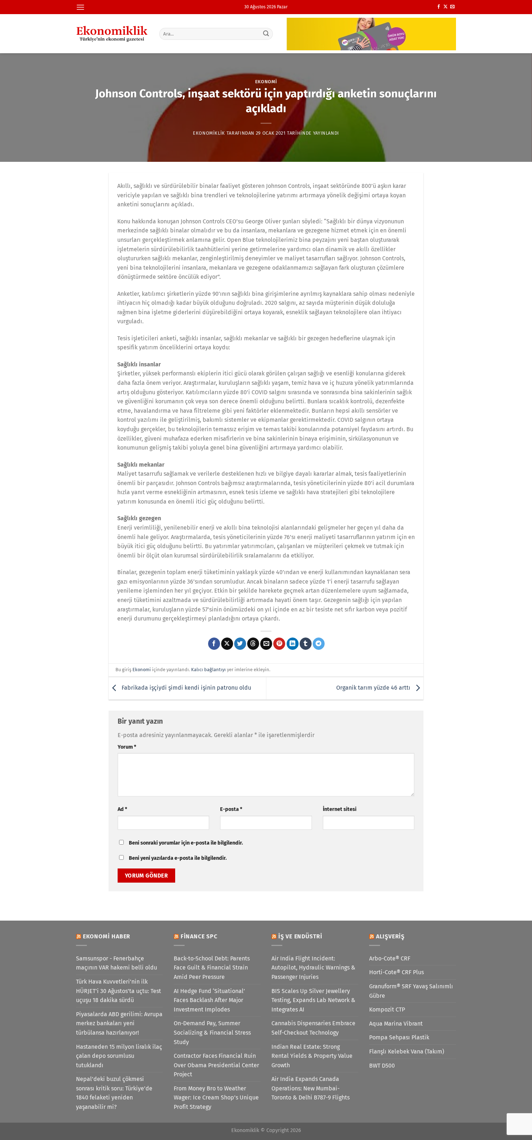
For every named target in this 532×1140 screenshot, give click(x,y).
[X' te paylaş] (227, 644)
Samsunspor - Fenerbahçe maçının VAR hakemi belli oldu (116, 963)
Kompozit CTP (387, 1009)
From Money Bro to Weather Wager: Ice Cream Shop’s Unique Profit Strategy (216, 1097)
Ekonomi (266, 81)
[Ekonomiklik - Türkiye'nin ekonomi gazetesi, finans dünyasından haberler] (112, 34)
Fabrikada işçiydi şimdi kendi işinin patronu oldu (185, 687)
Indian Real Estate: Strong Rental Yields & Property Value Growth (311, 1056)
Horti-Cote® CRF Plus (396, 972)
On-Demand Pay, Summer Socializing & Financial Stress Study (212, 1032)
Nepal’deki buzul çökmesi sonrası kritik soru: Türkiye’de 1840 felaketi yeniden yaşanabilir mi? (114, 1093)
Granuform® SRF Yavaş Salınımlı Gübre (411, 991)
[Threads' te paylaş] (253, 644)
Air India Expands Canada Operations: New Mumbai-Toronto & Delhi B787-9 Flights (310, 1088)
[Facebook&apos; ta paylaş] (214, 644)
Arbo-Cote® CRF (389, 958)
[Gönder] (266, 34)
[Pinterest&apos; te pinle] (279, 644)
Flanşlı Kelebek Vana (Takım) (406, 1051)
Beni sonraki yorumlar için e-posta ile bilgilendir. (186, 843)
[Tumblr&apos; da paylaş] (306, 644)
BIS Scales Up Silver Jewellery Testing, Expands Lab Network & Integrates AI (313, 1000)
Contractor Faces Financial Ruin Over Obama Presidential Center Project (216, 1065)
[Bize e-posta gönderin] (452, 6)
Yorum (127, 747)
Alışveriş (390, 936)
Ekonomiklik (209, 133)
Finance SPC (199, 936)
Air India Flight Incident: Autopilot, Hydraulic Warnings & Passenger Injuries (313, 967)
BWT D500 (382, 1065)
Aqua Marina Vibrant (396, 1023)
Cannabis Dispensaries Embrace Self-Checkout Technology (313, 1028)
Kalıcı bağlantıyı (208, 669)
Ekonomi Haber (106, 936)
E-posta (231, 809)
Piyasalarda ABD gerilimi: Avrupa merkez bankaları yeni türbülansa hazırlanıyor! (119, 1023)
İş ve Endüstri (300, 936)
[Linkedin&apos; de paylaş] (293, 644)
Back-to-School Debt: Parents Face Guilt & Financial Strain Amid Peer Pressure (212, 967)
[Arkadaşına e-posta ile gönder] (266, 644)
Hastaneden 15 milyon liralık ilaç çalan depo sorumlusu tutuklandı (119, 1056)
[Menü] (80, 7)
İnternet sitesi (339, 809)
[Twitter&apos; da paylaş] (240, 644)
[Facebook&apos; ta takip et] (438, 6)
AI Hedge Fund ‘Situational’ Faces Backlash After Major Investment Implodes (209, 1000)
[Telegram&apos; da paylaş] (319, 644)
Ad (122, 809)
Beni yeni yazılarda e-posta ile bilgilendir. (178, 858)
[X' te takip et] (445, 6)
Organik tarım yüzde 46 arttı (374, 687)
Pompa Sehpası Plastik (399, 1037)
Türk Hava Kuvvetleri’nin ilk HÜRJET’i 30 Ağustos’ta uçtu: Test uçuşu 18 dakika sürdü (118, 991)
